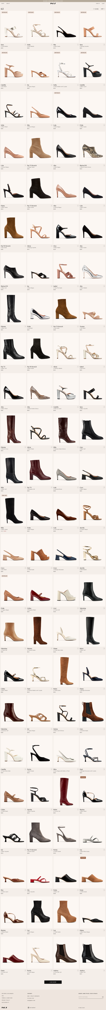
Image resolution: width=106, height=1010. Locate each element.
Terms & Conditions (7, 997)
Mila (54, 447)
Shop (2, 3)
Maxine (82, 809)
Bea (2, 890)
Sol (28, 729)
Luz (28, 930)
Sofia (28, 45)
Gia (81, 850)
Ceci (28, 568)
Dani (28, 689)
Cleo (54, 246)
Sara (2, 45)
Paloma (3, 326)
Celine (29, 608)
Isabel (55, 286)
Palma (82, 930)
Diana (3, 206)
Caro (81, 447)
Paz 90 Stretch (5, 246)
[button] (2, 3)
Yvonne (82, 326)
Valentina (83, 608)
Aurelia (82, 528)
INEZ (81, 1007)
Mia (54, 45)
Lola (54, 125)
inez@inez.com (31, 1000)
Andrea (55, 970)
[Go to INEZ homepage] (53, 3)
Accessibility (5, 1002)
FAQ (3, 995)
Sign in (98, 3)
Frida (81, 125)
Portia (29, 769)
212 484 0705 (30, 998)
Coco (81, 487)
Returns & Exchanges (7, 993)
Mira (54, 769)
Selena (55, 729)
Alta (54, 165)
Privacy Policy (6, 1000)
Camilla (3, 85)
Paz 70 (3, 367)
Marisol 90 (83, 165)
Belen (81, 648)
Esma (55, 890)
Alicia (29, 246)
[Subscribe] (102, 997)
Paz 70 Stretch (32, 165)
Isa (28, 85)
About (8, 3)
